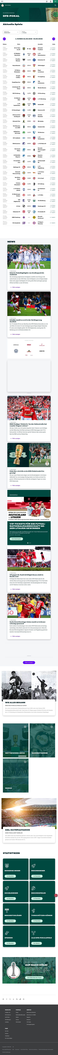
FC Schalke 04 (41, 211)
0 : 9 (29, 143)
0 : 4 (29, 65)
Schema (53, 53)
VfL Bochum (41, 132)
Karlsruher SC (41, 60)
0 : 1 (29, 54)
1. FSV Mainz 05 (42, 143)
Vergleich (53, 49)
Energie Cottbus (18, 76)
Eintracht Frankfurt (40, 48)
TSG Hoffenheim (41, 82)
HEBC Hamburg (16, 217)
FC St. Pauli (41, 178)
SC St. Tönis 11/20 (17, 48)
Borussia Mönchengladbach (42, 150)
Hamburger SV (42, 206)
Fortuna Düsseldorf (17, 183)
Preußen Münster (18, 60)
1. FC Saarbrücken (17, 104)
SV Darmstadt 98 (41, 161)
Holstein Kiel (41, 126)
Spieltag (23, 31)
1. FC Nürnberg (42, 99)
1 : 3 (29, 93)
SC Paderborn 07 (41, 189)
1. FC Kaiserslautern (41, 54)
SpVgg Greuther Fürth (17, 132)
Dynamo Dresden (40, 156)
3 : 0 (29, 115)
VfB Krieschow (16, 143)
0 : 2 (29, 76)
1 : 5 (29, 184)
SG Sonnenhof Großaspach (16, 115)
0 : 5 (29, 150)
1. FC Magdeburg (41, 167)
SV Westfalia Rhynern (17, 156)
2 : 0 (29, 178)
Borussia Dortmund (40, 217)
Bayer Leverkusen (41, 71)
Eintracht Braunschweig (16, 172)
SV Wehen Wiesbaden (17, 71)
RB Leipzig (40, 121)
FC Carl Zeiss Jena (17, 161)
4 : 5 (29, 99)
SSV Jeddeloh (16, 138)
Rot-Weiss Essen (17, 178)
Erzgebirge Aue (16, 82)
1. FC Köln (40, 195)
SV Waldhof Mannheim (17, 54)
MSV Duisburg (16, 93)
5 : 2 (29, 138)
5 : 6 (29, 200)
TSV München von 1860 (16, 126)
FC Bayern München (40, 223)
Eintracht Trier (16, 121)
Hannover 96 (41, 110)
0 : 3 (29, 88)
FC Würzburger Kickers (16, 195)
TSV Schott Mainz (17, 149)
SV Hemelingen (16, 110)
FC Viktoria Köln (17, 99)
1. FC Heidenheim (41, 138)
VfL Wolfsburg (41, 200)
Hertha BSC (41, 104)
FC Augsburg (41, 76)
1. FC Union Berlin (41, 172)
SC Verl (18, 206)
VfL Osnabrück (16, 223)
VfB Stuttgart (41, 65)
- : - (29, 217)
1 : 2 (29, 60)
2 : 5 (29, 211)
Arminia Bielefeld (40, 115)
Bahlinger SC (16, 167)
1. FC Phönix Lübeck (17, 189)
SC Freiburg (41, 183)
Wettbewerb (6, 31)
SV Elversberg (41, 93)
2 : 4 (29, 104)
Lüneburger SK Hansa (16, 87)
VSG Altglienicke (17, 200)
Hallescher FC (16, 211)
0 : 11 (29, 48)
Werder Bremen (42, 87)
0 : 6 (29, 121)
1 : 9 (29, 110)
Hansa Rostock (16, 65)
